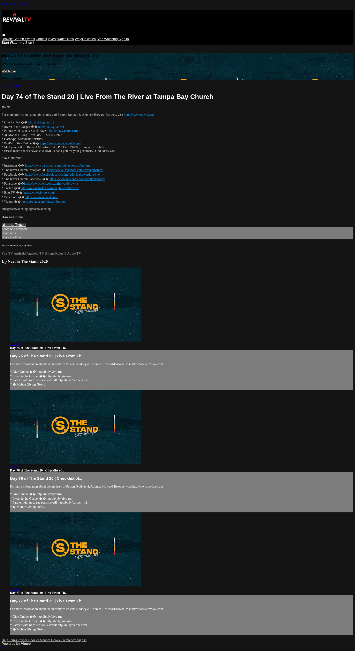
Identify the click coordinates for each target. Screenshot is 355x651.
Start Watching (108, 39)
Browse (8, 39)
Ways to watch (85, 39)
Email (22, 225)
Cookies (34, 640)
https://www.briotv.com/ (39, 192)
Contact (41, 39)
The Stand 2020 (34, 261)
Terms (13, 640)
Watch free (9, 71)
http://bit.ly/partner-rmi (64, 130)
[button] (3, 35)
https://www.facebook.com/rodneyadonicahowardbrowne (62, 174)
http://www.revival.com (139, 114)
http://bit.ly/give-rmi (41, 122)
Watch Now (65, 39)
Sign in (124, 39)
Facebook (8, 225)
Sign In (30, 42)
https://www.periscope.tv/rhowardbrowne (51, 183)
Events (30, 39)
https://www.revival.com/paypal (60, 143)
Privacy (23, 640)
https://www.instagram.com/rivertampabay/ (75, 170)
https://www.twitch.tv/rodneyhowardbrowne (50, 188)
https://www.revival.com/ (41, 197)
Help (5, 640)
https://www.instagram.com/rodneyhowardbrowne (58, 165)
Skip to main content (15, 3)
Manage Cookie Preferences (58, 640)
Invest (52, 39)
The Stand (10, 86)
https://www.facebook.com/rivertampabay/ (77, 179)
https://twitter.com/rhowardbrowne (44, 201)
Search (19, 39)
